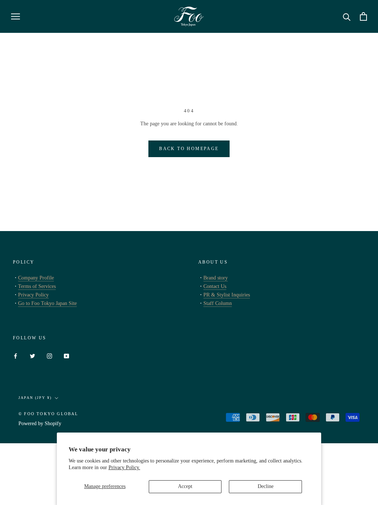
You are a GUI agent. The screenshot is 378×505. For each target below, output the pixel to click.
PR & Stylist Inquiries (226, 295)
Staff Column (217, 303)
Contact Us (214, 286)
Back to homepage (189, 148)
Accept (185, 486)
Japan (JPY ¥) (35, 398)
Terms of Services (37, 286)
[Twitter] (32, 355)
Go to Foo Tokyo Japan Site (47, 303)
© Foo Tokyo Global (48, 413)
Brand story (215, 278)
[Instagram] (49, 355)
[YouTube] (66, 355)
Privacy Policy (33, 295)
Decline (266, 486)
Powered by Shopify (39, 423)
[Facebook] (15, 355)
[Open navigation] (15, 16)
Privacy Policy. (124, 467)
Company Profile (36, 278)
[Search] (347, 16)
